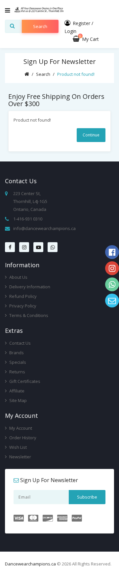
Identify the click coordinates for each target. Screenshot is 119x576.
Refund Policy (22, 296)
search (40, 26)
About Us (17, 277)
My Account (20, 428)
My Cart (89, 39)
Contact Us (19, 343)
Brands (16, 353)
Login (70, 31)
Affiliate (16, 391)
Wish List (17, 447)
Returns (16, 372)
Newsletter (19, 457)
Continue (91, 135)
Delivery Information (29, 287)
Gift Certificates (24, 381)
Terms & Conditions (28, 315)
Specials (17, 362)
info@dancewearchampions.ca (44, 228)
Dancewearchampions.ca (30, 564)
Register (81, 23)
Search (43, 74)
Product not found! (76, 74)
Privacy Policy (22, 306)
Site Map (17, 400)
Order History (22, 438)
